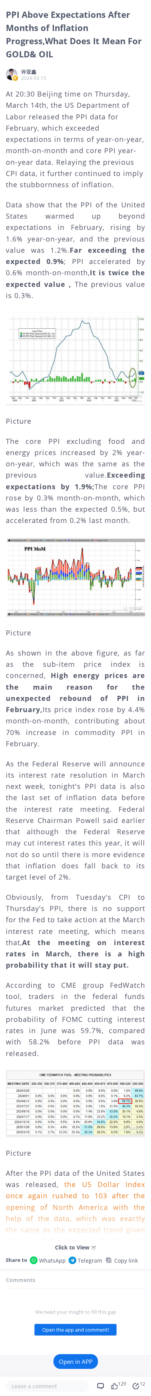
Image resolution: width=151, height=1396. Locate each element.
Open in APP (76, 1361)
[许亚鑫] (11, 74)
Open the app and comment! (75, 1329)
